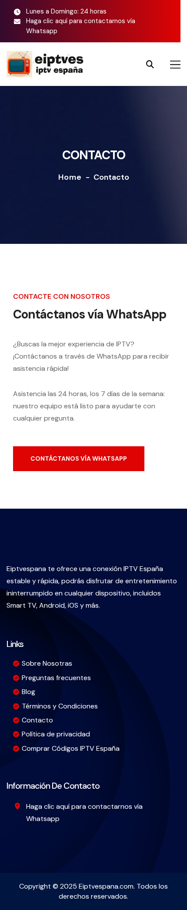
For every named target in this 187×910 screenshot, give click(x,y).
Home (70, 177)
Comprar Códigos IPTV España (71, 748)
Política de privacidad (56, 734)
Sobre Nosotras (47, 663)
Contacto (37, 720)
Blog (28, 691)
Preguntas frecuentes (56, 677)
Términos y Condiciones (60, 706)
